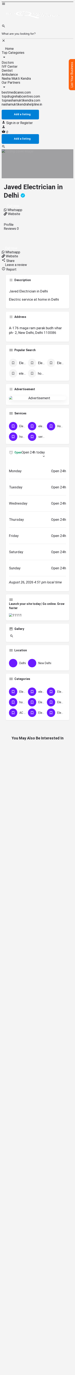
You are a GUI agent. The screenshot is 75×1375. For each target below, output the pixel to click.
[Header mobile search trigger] (3, 147)
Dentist (7, 71)
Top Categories (13, 53)
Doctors (8, 63)
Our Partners (11, 83)
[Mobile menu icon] (37, 4)
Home (9, 49)
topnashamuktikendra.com (21, 100)
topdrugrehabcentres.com (21, 96)
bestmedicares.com (16, 92)
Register (26, 123)
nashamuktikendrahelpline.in (22, 104)
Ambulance (10, 75)
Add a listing (22, 114)
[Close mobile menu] (3, 41)
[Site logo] (33, 22)
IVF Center (10, 67)
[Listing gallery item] (11, 637)
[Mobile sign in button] (3, 128)
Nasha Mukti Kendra (16, 79)
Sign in (11, 123)
